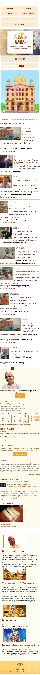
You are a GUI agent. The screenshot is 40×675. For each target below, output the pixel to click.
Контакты (10, 19)
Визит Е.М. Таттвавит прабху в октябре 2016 (12, 437)
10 (10, 368)
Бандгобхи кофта (6, 524)
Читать (20, 395)
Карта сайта (19, 24)
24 (3, 422)
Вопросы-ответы (10, 620)
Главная (10, 8)
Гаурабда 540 (23, 404)
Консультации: (6, 446)
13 (19, 368)
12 (16, 368)
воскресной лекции (27, 240)
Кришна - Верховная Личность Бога (20, 644)
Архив (10, 13)
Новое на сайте (7, 429)
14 (22, 368)
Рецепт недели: (7, 503)
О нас (29, 19)
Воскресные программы (28, 119)
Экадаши (3, 404)
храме (15, 240)
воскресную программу (9, 217)
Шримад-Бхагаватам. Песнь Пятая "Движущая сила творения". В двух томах (22, 485)
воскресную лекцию (28, 168)
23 (37, 420)
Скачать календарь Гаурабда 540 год (9, 424)
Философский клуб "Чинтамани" (18, 582)
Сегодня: (4, 402)
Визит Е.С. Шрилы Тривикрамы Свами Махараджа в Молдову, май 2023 (19, 433)
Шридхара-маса (12, 404)
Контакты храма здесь (8, 151)
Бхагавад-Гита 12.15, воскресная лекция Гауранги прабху (15, 441)
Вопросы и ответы (29, 13)
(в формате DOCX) (25, 424)
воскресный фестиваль (9, 145)
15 (24, 368)
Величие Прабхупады (13, 550)
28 (25, 422)
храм (16, 168)
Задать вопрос (20, 454)
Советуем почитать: (9, 479)
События (29, 8)
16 (27, 368)
